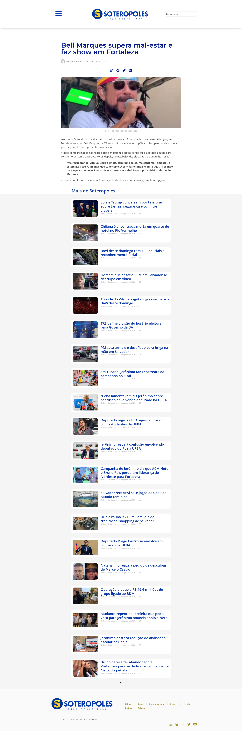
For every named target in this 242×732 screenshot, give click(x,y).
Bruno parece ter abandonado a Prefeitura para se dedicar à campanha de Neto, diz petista (135, 666)
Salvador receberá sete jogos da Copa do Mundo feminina (134, 494)
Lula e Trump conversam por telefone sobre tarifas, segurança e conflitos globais (131, 206)
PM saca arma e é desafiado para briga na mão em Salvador (134, 349)
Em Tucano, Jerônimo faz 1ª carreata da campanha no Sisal (132, 373)
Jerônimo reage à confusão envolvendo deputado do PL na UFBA (132, 446)
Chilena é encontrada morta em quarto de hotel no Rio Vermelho (135, 228)
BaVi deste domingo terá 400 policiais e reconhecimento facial (133, 252)
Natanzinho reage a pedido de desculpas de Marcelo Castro (134, 567)
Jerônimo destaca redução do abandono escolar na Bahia (133, 640)
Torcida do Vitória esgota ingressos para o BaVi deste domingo (135, 301)
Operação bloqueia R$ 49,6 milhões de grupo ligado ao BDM (132, 591)
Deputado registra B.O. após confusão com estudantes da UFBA (132, 422)
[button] (111, 70)
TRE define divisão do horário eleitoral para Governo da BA (132, 325)
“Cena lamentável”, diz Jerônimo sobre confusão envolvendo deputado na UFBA (134, 398)
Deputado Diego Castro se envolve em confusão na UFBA (132, 543)
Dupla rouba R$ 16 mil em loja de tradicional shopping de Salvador (127, 519)
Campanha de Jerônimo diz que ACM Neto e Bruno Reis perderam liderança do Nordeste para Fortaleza (134, 472)
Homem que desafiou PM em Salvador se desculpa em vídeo (134, 277)
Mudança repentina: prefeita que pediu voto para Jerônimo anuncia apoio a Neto (134, 615)
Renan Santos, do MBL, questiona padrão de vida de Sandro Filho (134, 688)
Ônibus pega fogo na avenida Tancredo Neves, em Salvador (132, 712)
